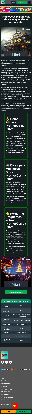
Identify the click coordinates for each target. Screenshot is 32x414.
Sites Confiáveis (5, 383)
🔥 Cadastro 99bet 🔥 (16, 292)
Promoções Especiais (7, 397)
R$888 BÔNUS (22, 2)
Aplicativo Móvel (5, 391)
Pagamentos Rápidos (7, 389)
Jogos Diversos (5, 381)
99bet (2, 378)
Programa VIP (5, 394)
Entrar (13, 2)
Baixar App (4, 386)
